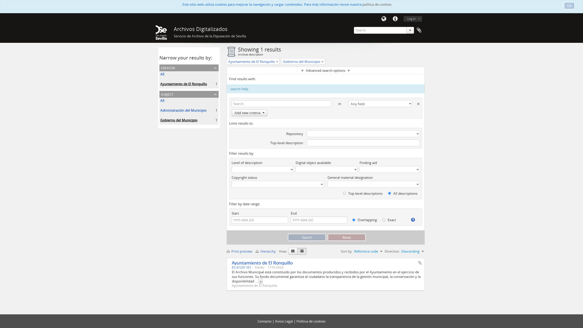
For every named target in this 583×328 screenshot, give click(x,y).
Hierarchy (268, 251)
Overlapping (367, 220)
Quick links (395, 19)
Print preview (241, 251)
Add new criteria (247, 112)
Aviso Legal (284, 321)
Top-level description (286, 143)
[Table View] (302, 251)
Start (235, 213)
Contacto (265, 321)
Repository (294, 133)
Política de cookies (311, 321)
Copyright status (244, 177)
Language (383, 19)
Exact (391, 220)
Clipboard (419, 30)
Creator (168, 67)
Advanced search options (325, 70)
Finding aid (368, 162)
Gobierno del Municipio (178, 120)
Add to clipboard (420, 263)
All (162, 74)
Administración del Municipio (183, 110)
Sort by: (347, 251)
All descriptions (404, 193)
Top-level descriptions (365, 193)
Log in (411, 19)
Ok (569, 5)
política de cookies (377, 4)
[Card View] (292, 251)
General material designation (350, 177)
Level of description (247, 162)
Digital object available (313, 162)
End (294, 213)
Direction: (392, 251)
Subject (167, 94)
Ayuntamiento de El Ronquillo (183, 84)
